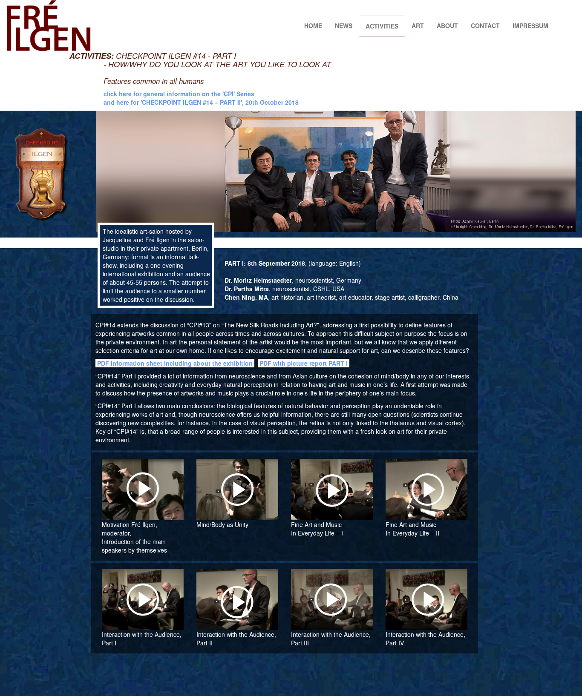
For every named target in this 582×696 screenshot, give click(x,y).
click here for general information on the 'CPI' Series (179, 93)
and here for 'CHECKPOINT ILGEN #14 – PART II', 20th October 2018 (201, 102)
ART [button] (418, 25)
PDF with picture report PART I (303, 363)
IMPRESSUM (530, 25)
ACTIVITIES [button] (382, 26)
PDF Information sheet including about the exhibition (174, 363)
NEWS (343, 25)
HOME (313, 25)
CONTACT (485, 25)
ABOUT (447, 25)
